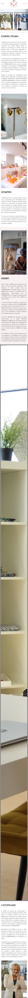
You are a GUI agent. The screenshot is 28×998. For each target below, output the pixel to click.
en (26, 3)
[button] (3, 3)
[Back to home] (14, 3)
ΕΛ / (24, 3)
